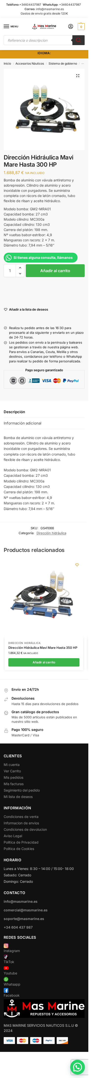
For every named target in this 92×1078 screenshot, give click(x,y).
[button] (81, 26)
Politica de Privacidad (21, 842)
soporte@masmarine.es (24, 919)
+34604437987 (30, 4)
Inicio (7, 63)
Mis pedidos (13, 777)
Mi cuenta (12, 764)
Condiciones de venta (21, 816)
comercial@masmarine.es (26, 910)
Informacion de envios (21, 823)
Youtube (10, 973)
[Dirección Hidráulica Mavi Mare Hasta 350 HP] (44, 598)
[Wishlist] (77, 564)
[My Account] (71, 26)
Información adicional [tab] (22, 423)
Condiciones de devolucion (25, 829)
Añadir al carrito (55, 270)
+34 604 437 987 (18, 927)
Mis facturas (14, 784)
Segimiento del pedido (22, 790)
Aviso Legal (13, 836)
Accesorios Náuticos (29, 63)
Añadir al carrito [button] (44, 662)
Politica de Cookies (19, 849)
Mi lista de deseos (18, 797)
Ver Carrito (12, 771)
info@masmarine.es (50, 9)
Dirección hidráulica (51, 533)
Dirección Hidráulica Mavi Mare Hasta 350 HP (42, 648)
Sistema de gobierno (63, 63)
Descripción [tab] (14, 411)
